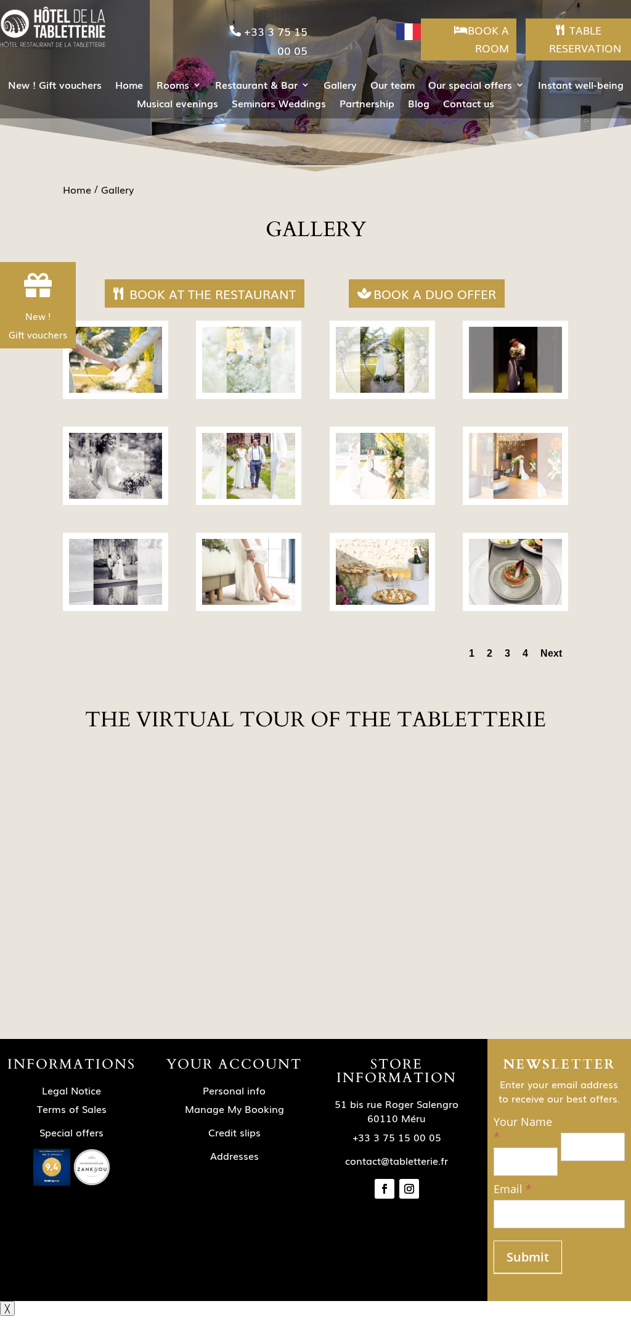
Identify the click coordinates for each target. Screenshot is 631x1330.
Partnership (367, 104)
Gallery (340, 86)
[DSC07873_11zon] (515, 389)
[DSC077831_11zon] (115, 601)
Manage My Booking (234, 1108)
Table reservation (585, 38)
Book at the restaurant (212, 293)
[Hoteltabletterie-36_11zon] (382, 389)
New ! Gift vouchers (55, 86)
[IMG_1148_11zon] (515, 601)
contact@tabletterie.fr (396, 1160)
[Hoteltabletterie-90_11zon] (115, 389)
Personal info (234, 1090)
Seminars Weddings (279, 104)
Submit (528, 1257)
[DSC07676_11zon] (248, 495)
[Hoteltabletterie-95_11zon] (382, 495)
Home (129, 86)
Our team (392, 86)
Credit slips (234, 1132)
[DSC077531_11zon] (115, 495)
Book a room (488, 38)
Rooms (173, 86)
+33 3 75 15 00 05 (275, 40)
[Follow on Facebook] (384, 1189)
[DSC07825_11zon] (248, 601)
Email (513, 1189)
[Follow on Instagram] (409, 1189)
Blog (418, 104)
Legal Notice (71, 1090)
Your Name (523, 1129)
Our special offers (470, 86)
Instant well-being (581, 86)
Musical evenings (177, 104)
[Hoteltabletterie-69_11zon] (248, 389)
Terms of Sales (72, 1108)
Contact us (468, 104)
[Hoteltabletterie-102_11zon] (515, 495)
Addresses (234, 1155)
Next (551, 653)
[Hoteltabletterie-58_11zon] (382, 601)
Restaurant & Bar (256, 86)
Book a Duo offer (434, 293)
